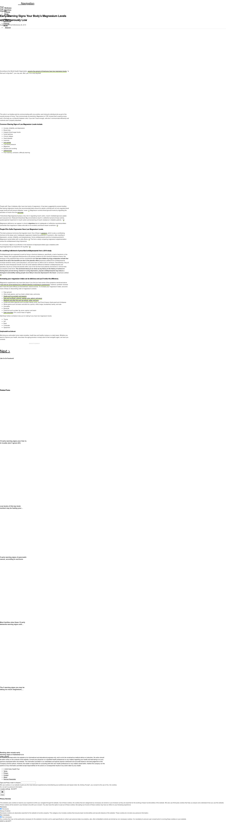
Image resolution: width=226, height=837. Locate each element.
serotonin (44, 233)
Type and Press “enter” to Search (10, 783)
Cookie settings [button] (5, 789)
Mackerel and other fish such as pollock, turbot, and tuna (21, 300)
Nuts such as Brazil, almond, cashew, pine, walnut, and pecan (23, 298)
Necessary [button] (3, 807)
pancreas (20, 212)
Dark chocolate (8, 312)
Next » (34, 351)
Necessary (5, 809)
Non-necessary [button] (5, 815)
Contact (6, 775)
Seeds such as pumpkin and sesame (15, 296)
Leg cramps (7, 142)
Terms (5, 771)
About (5, 777)
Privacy (6, 773)
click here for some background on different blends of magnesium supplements (25, 285)
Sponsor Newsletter (10, 779)
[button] (26, 3)
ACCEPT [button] (14, 789)
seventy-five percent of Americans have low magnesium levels (47, 71)
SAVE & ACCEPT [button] (5, 821)
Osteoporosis (8, 150)
